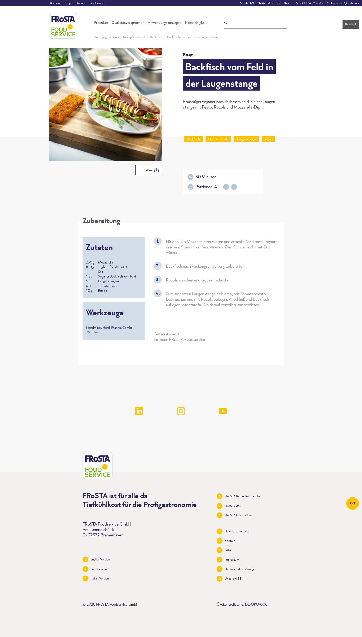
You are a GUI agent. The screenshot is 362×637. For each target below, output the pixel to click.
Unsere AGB (233, 578)
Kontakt (350, 24)
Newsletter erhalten (238, 531)
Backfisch (156, 37)
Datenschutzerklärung (239, 569)
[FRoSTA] (63, 26)
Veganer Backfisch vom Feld (117, 276)
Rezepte (68, 3)
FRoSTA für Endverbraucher (243, 496)
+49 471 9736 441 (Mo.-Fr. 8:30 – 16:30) (267, 3)
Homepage (101, 37)
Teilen (148, 170)
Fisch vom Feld (218, 139)
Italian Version (99, 578)
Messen (81, 3)
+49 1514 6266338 (311, 3)
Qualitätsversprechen (127, 22)
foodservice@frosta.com (345, 3)
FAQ (228, 550)
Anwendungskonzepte (164, 22)
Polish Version (99, 569)
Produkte (101, 22)
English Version (100, 559)
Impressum (232, 559)
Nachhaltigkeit (196, 22)
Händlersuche (96, 3)
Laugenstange (246, 139)
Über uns (55, 3)
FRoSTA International (239, 515)
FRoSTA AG (233, 506)
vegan (268, 139)
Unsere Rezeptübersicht (129, 37)
